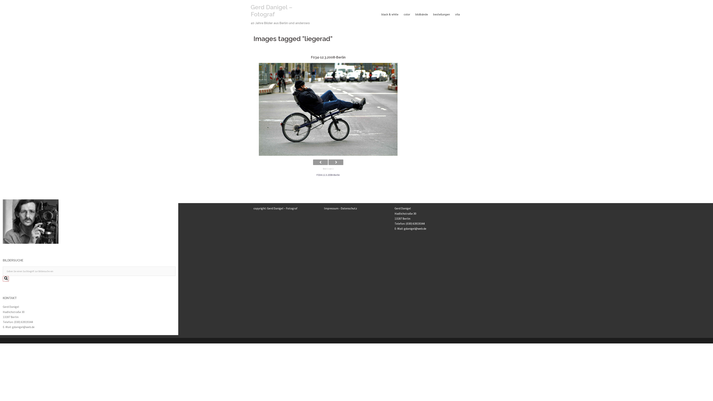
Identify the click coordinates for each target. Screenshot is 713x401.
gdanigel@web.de (23, 327)
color (407, 14)
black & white (389, 14)
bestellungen (441, 14)
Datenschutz (349, 208)
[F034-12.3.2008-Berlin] (328, 109)
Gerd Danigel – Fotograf (271, 11)
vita (457, 14)
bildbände (421, 14)
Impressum (331, 208)
